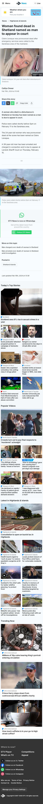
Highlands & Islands (18, 21)
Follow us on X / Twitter (15, 761)
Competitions (28, 752)
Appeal (25, 755)
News (4, 21)
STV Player (6, 752)
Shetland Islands (9, 264)
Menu (7, 3)
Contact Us (5, 783)
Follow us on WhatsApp (15, 769)
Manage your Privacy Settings (14, 789)
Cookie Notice (16, 783)
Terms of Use (17, 780)
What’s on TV (7, 755)
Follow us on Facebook (14, 765)
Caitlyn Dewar (8, 88)
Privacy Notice (28, 780)
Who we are (5, 780)
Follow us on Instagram (14, 774)
